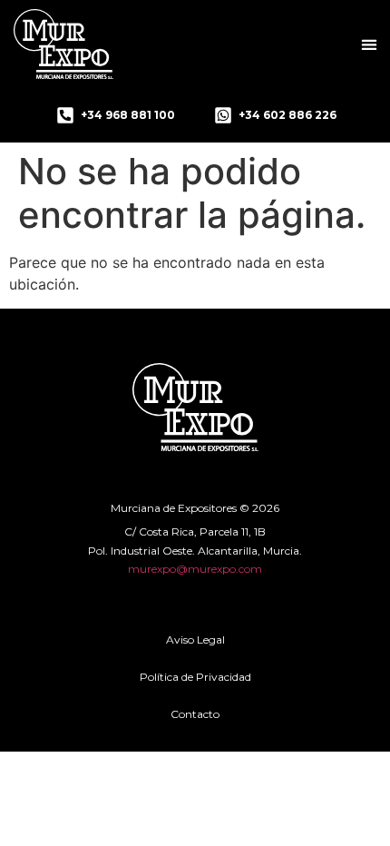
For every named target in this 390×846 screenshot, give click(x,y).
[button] (368, 44)
